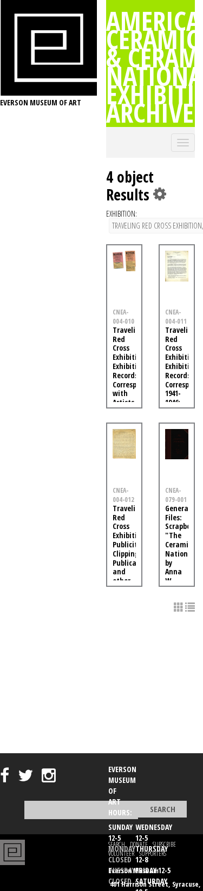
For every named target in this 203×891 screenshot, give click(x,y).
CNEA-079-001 (176, 495)
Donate (139, 844)
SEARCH (116, 844)
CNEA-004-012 (123, 495)
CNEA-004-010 (123, 316)
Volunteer (121, 853)
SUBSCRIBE (164, 844)
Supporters (152, 853)
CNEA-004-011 (176, 316)
